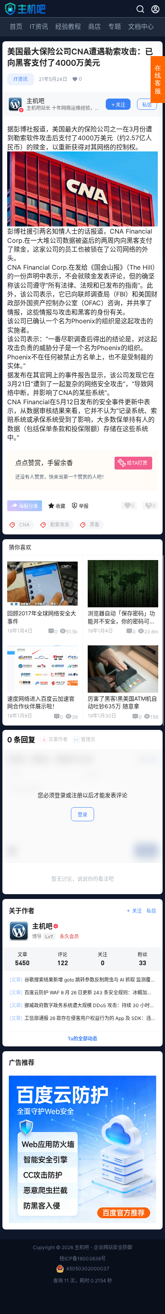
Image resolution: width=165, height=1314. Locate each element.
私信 (147, 105)
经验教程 (68, 26)
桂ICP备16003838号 (83, 1259)
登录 (82, 815)
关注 (120, 105)
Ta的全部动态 (82, 1039)
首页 (16, 26)
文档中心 (141, 26)
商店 (94, 26)
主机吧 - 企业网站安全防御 (102, 1247)
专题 (114, 26)
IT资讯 (39, 26)
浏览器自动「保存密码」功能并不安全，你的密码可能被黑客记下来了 (121, 621)
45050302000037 (87, 1269)
